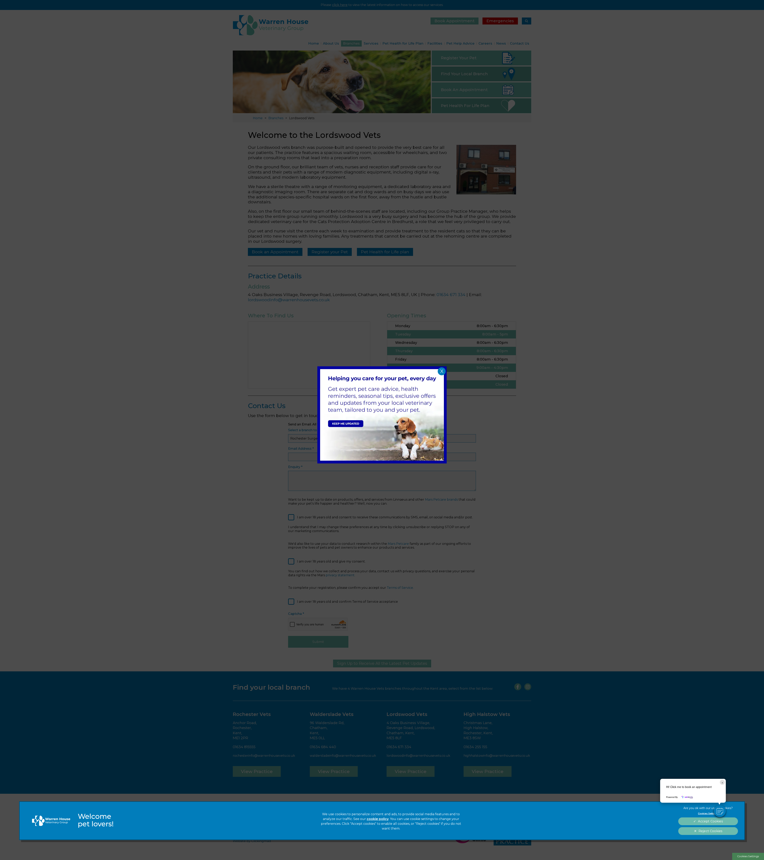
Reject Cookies (710, 831)
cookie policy (378, 819)
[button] (720, 811)
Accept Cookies (710, 821)
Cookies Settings (748, 856)
